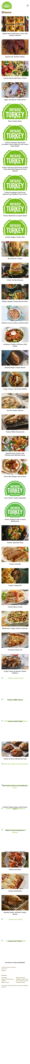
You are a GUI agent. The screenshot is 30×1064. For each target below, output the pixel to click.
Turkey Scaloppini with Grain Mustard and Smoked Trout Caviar (15, 193)
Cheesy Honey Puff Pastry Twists (15, 78)
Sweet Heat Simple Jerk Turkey (15, 477)
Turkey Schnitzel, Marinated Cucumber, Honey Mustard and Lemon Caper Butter (15, 144)
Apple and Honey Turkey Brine (15, 100)
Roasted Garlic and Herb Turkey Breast (15, 913)
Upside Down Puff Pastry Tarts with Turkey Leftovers (15, 34)
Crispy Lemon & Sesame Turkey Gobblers (15, 672)
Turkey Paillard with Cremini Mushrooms (15, 520)
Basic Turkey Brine (15, 121)
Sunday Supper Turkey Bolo (15, 237)
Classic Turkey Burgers (15, 280)
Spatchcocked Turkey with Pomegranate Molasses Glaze (15, 454)
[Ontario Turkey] (7, 9)
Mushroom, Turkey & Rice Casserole (15, 628)
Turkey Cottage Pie (15, 586)
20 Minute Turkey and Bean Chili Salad (15, 345)
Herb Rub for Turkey (15, 259)
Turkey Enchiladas (15, 891)
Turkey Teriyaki (15, 564)
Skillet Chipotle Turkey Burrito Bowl (15, 301)
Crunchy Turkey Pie (15, 650)
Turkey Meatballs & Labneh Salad (15, 216)
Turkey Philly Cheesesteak (15, 432)
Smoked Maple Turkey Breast (15, 368)
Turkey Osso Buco (15, 870)
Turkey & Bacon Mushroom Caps (15, 759)
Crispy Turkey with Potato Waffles (15, 389)
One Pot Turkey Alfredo (15, 410)
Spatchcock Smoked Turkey (15, 57)
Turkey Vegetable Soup (15, 543)
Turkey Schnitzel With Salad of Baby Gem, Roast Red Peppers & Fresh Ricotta (15, 169)
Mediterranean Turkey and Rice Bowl (15, 323)
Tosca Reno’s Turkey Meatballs (15, 498)
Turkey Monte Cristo (15, 607)
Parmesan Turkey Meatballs (15, 963)
